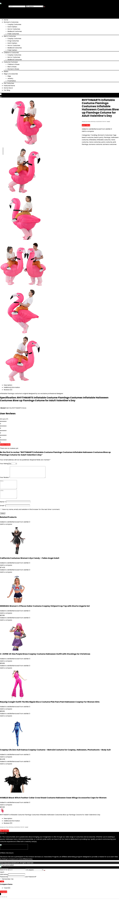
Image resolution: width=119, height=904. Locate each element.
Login (2, 881)
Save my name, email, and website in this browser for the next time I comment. (31, 509)
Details (108, 121)
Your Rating (4, 464)
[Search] (44, 6)
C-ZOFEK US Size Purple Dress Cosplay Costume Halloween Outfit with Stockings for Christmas (45, 654)
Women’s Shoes (13, 69)
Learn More (86, 125)
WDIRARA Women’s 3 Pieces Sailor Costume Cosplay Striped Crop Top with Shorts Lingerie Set (45, 606)
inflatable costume (103, 140)
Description (8, 385)
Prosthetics (11, 81)
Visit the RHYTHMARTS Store (16, 408)
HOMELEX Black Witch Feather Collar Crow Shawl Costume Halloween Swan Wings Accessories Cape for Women (53, 797)
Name (2, 502)
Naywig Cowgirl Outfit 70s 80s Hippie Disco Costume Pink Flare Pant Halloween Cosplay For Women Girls (49, 702)
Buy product (4, 831)
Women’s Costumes (11, 22)
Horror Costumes (13, 29)
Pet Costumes (9, 83)
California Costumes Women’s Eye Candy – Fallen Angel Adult (29, 558)
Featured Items (9, 86)
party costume (106, 142)
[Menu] (0, 94)
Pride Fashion (12, 50)
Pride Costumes (13, 34)
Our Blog (7, 90)
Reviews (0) (8, 390)
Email (2, 506)
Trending (94, 135)
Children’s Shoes (13, 64)
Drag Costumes (13, 41)
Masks (6, 71)
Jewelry (10, 78)
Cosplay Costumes (14, 24)
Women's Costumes (105, 135)
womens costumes (109, 144)
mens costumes (95, 142)
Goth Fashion (12, 27)
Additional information (12, 387)
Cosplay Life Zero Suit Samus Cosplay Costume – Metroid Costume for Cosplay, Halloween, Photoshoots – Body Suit (55, 749)
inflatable (92, 140)
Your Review (5, 477)
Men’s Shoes (11, 67)
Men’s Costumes (10, 36)
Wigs (9, 76)
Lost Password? (30, 877)
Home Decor (8, 88)
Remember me (7, 879)
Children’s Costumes (11, 53)
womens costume (95, 144)
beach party (98, 137)
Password (3, 877)
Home (6, 20)
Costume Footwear (11, 62)
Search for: (4, 6)
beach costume (87, 137)
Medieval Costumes (14, 31)
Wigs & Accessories (11, 74)
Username (4, 874)
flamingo (107, 137)
